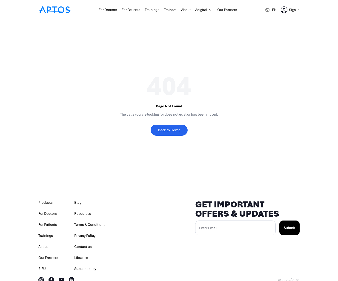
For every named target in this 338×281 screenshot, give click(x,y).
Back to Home (169, 130)
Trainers (170, 10)
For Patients (131, 10)
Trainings (152, 10)
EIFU (42, 269)
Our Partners (227, 10)
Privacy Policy (84, 235)
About (186, 10)
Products (45, 202)
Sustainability (85, 269)
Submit (289, 228)
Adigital (201, 10)
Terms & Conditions (89, 224)
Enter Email (208, 228)
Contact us (83, 246)
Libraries (81, 257)
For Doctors (108, 10)
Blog (77, 202)
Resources (82, 213)
